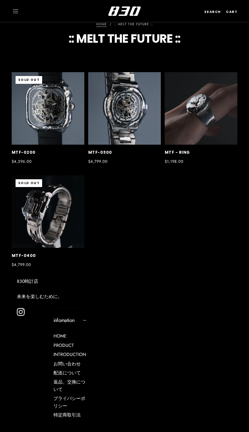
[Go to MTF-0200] (48, 108)
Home (101, 24)
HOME (59, 336)
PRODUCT (63, 345)
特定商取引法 (67, 415)
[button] (15, 11)
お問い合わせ (67, 363)
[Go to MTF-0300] (124, 108)
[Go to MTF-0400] (48, 211)
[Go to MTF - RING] (201, 108)
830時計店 (27, 281)
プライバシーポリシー (69, 402)
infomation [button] (64, 320)
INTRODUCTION (69, 354)
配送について (67, 373)
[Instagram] (21, 312)
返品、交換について (69, 385)
